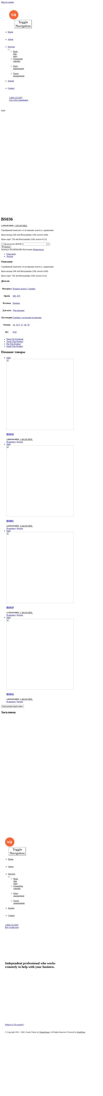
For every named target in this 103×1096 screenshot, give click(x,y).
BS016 (10, 694)
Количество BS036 (12, 244)
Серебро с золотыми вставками (27, 317)
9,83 (14, 332)
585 (14, 296)
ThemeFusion (44, 1032)
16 (14, 325)
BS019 (10, 607)
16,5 (18, 325)
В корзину (6, 247)
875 (18, 296)
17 (22, 325)
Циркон (16, 303)
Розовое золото (20, 289)
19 (28, 325)
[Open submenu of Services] (9, 49)
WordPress (81, 1032)
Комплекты (38, 249)
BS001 (10, 520)
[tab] (54, 254)
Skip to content (7, 2)
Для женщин (18, 310)
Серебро (31, 289)
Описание (11, 254)
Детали (9, 256)
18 (25, 325)
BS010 (10, 434)
